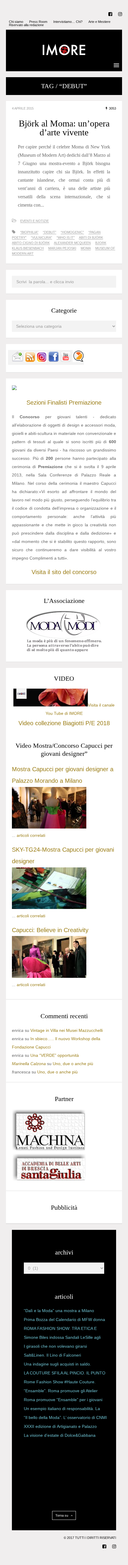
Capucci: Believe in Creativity (50, 930)
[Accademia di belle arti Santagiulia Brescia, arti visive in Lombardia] (49, 1180)
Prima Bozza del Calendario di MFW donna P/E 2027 (64, 1320)
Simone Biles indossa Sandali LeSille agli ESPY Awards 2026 (62, 1338)
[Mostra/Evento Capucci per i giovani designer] (49, 976)
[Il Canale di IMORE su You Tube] (65, 360)
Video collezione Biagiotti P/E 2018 (64, 723)
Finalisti (57, 402)
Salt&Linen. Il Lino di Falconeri (52, 1355)
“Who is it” (66, 237)
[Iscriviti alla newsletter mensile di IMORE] (17, 360)
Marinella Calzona (29, 1063)
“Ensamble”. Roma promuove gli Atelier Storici (61, 1391)
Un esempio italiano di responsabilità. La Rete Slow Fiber (62, 1409)
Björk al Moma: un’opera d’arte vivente (64, 127)
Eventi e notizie (34, 221)
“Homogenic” (72, 232)
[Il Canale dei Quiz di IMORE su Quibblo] (78, 360)
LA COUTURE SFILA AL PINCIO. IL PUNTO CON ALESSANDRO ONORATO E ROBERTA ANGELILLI (64, 1374)
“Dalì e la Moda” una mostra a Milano (59, 1310)
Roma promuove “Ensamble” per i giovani (63, 1399)
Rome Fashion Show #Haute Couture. (60, 1381)
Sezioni (36, 402)
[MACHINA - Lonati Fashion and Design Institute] (49, 1148)
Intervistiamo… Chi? (67, 21)
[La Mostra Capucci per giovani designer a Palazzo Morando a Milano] (49, 827)
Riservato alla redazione (26, 25)
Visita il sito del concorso (64, 572)
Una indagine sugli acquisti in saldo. (57, 1364)
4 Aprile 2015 (23, 108)
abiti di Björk (91, 237)
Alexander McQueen (72, 243)
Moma (86, 248)
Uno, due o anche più (73, 1063)
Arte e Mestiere (99, 21)
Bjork (100, 243)
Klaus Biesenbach (28, 248)
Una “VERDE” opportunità (54, 1055)
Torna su (62, 1515)
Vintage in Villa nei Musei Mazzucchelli (66, 1030)
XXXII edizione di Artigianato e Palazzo (60, 1426)
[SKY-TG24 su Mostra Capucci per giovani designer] (49, 907)
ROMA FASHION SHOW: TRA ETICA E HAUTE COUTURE (60, 1329)
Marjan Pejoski (62, 248)
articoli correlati (31, 835)
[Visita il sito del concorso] (14, 388)
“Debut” (49, 232)
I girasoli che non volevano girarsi (55, 1346)
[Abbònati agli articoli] (29, 360)
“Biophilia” (29, 232)
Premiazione (85, 402)
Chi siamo (16, 21)
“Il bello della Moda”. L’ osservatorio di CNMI (65, 1417)
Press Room (38, 21)
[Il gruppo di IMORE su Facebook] (53, 360)
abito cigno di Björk (31, 243)
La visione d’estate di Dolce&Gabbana (60, 1435)
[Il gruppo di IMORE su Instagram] (41, 360)
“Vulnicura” (41, 237)
